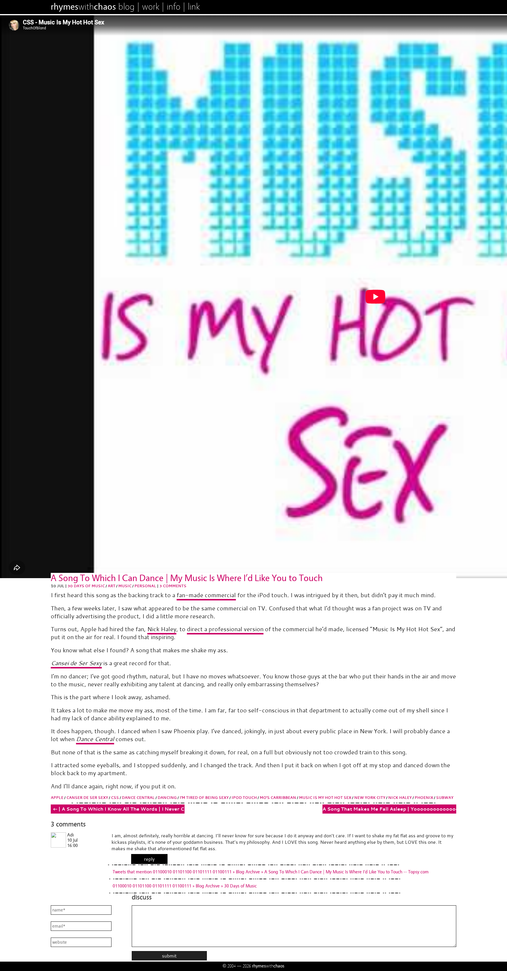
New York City (369, 797)
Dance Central (95, 739)
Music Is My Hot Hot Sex (325, 797)
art (111, 585)
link (194, 6)
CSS (115, 797)
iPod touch (244, 797)
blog (126, 6)
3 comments (172, 585)
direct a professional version (225, 629)
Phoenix (424, 797)
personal (145, 585)
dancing (167, 797)
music (124, 585)
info (173, 6)
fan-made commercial (206, 595)
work (150, 6)
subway (444, 797)
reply (149, 859)
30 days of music (86, 585)
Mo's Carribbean (278, 797)
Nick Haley (161, 629)
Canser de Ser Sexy (87, 797)
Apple (57, 797)
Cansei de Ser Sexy (76, 663)
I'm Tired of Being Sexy (204, 797)
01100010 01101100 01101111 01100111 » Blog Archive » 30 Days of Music (185, 886)
